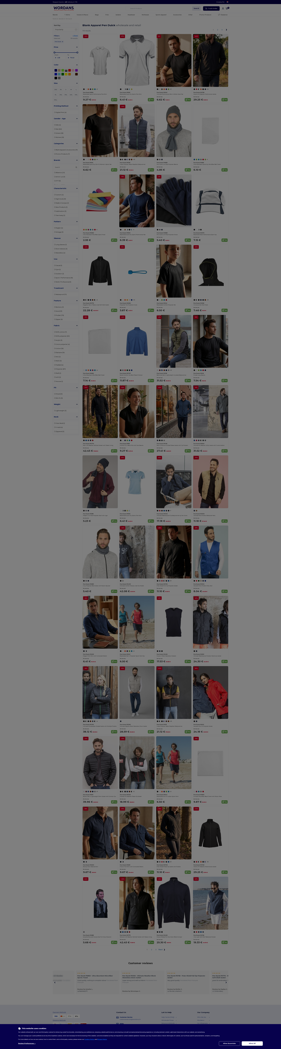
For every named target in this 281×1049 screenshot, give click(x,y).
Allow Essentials (229, 1043)
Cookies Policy (89, 1039)
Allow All (252, 1043)
